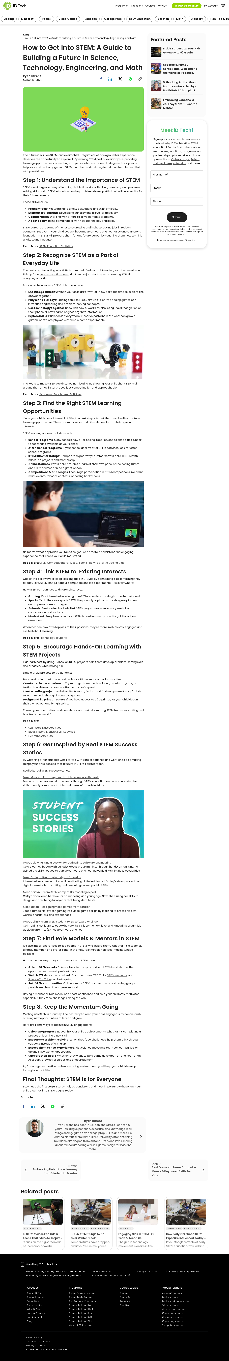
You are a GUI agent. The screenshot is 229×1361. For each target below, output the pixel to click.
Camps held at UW (80, 1305)
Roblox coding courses (175, 1301)
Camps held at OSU (80, 1321)
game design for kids (111, 1145)
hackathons (92, 476)
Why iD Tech (34, 1309)
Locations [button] (137, 5)
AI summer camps (173, 1317)
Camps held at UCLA (81, 1309)
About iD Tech (35, 1293)
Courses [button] (150, 5)
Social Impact (35, 1297)
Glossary (197, 19)
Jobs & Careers (36, 1313)
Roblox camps (170, 1297)
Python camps (170, 1305)
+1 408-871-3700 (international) (111, 1275)
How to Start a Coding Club (107, 563)
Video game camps (173, 1309)
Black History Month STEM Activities (51, 732)
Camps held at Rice (81, 1313)
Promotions (33, 1301)
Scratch (163, 19)
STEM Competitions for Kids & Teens (63, 563)
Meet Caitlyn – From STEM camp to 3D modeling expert (59, 892)
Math (179, 19)
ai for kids (179, 163)
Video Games (68, 19)
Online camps (180, 159)
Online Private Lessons (82, 1293)
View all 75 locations (81, 1325)
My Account (211, 5)
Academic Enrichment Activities (60, 394)
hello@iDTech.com (148, 1271)
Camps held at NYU (80, 1317)
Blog (26, 34)
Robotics (90, 19)
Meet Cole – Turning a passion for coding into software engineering (67, 863)
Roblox (46, 19)
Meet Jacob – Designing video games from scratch (56, 907)
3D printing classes (173, 1321)
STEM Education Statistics (56, 246)
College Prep (113, 19)
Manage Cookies (36, 1345)
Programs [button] (121, 5)
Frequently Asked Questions (182, 1271)
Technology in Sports (53, 638)
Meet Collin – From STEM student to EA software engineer (61, 922)
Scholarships (35, 1305)
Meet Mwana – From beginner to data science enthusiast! (61, 777)
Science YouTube (39, 979)
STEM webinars (117, 975)
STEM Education (140, 19)
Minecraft (28, 19)
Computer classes (173, 1325)
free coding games (118, 300)
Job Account (34, 1317)
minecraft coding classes (80, 1145)
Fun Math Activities (40, 736)
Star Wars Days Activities (44, 728)
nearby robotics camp (54, 274)
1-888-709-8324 (101, 1271)
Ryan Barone (32, 76)
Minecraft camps (172, 1293)
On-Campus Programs (82, 1301)
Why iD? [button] (162, 5)
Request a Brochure (187, 5)
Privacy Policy (190, 240)
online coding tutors (126, 464)
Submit (177, 217)
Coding (9, 19)
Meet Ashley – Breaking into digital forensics (52, 877)
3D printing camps (173, 1313)
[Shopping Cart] (223, 5)
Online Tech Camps (80, 1297)
